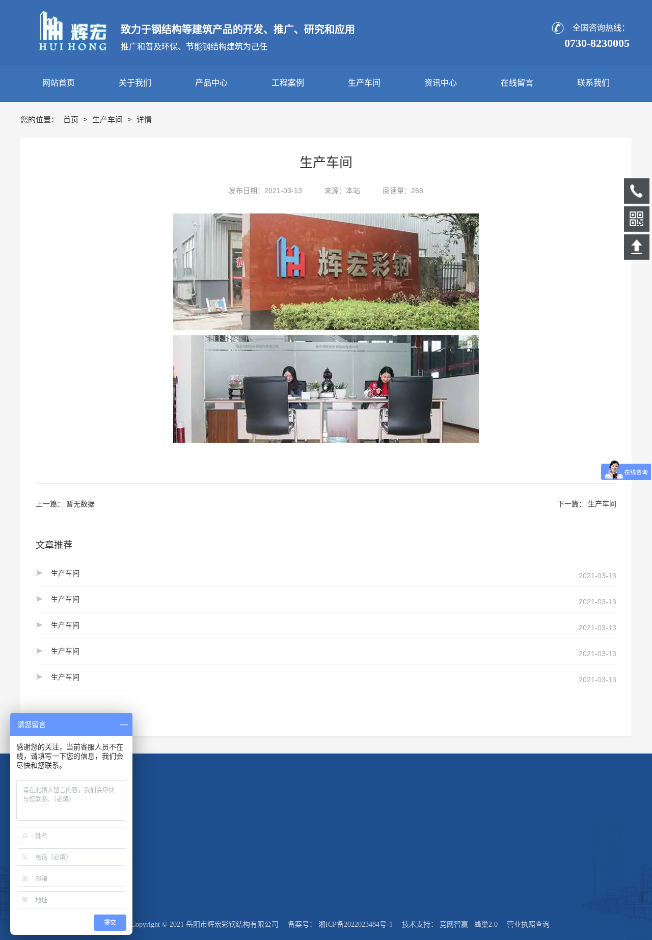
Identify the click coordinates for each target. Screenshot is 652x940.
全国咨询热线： (601, 27)
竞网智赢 (454, 924)
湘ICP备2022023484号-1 (355, 924)
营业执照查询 (528, 924)
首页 (71, 119)
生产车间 (108, 119)
